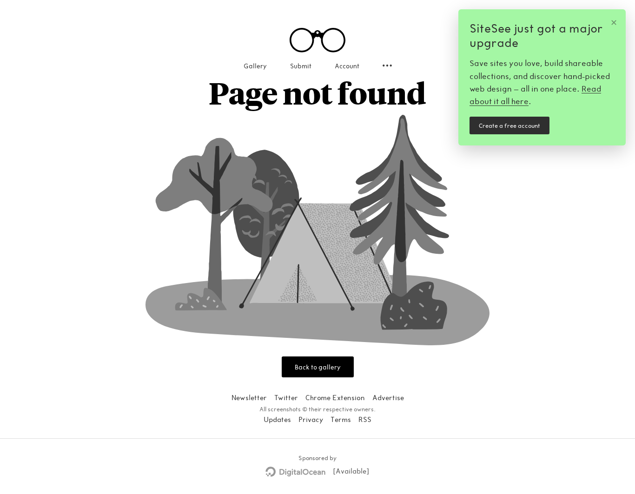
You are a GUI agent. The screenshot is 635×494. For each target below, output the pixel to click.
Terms (341, 419)
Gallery (255, 65)
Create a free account (509, 125)
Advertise (388, 397)
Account (347, 65)
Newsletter (249, 397)
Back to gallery (318, 366)
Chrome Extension (335, 397)
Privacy (310, 419)
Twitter (286, 397)
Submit (300, 65)
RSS (364, 419)
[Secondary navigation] (387, 65)
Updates (277, 419)
